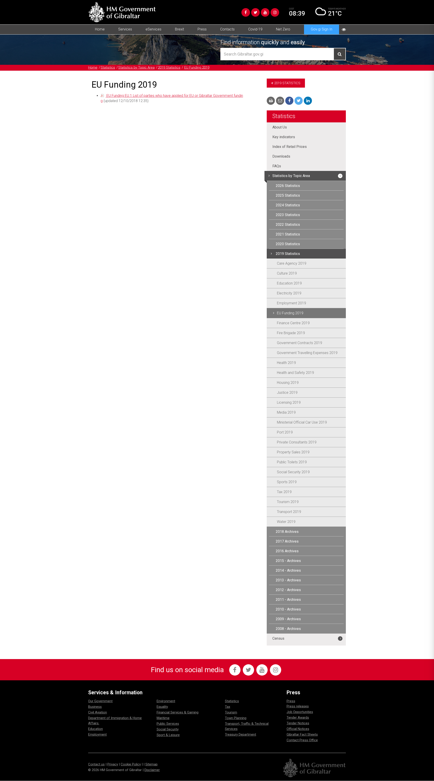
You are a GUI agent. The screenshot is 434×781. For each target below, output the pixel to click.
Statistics (108, 67)
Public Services (168, 724)
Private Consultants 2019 (296, 442)
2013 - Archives (288, 580)
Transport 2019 (289, 512)
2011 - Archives (288, 599)
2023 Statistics (288, 215)
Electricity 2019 (289, 293)
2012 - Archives (288, 590)
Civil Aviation (97, 712)
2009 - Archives (288, 619)
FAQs (276, 166)
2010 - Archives (288, 609)
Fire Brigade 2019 (291, 333)
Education (95, 729)
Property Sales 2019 (293, 452)
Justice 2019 (287, 392)
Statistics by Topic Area (136, 67)
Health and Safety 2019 (295, 373)
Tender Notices (298, 723)
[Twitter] (255, 12)
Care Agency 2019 (291, 263)
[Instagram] (275, 12)
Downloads (281, 156)
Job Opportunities (300, 712)
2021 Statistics (288, 234)
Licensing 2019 (289, 402)
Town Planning (235, 718)
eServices (153, 29)
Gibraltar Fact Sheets (302, 734)
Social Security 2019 (293, 472)
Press (202, 29)
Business (95, 707)
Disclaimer (152, 770)
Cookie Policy (131, 764)
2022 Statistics (288, 224)
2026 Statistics (288, 186)
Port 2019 (285, 432)
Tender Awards (298, 718)
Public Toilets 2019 (292, 462)
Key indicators (283, 137)
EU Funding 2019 (196, 67)
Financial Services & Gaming (177, 712)
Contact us (96, 764)
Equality (162, 707)
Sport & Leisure (168, 735)
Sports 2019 (287, 482)
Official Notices (298, 729)
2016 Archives (287, 551)
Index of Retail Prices (289, 147)
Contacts (227, 29)
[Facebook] (245, 12)
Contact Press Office (302, 740)
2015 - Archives (288, 561)
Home (100, 29)
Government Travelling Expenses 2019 (307, 353)
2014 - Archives (288, 570)
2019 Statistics (169, 67)
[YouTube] (265, 12)
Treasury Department (240, 734)
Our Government (100, 701)
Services (125, 29)
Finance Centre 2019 (293, 323)
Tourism (231, 712)
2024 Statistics (288, 205)
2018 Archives (287, 531)
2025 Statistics (288, 195)
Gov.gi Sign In (321, 29)
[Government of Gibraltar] (122, 12)
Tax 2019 (284, 492)
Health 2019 (286, 363)
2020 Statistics (288, 244)
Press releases (298, 706)
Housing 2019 (288, 382)
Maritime (163, 718)
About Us (279, 127)
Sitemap (151, 764)
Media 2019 (286, 412)
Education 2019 (289, 283)
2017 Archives (287, 541)
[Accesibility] (344, 29)
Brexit (179, 29)
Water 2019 (286, 522)
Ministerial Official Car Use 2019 (302, 422)
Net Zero (283, 29)
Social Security (168, 729)
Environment (166, 701)
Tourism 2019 (288, 502)
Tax (227, 707)
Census (278, 638)
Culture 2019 (287, 273)
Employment (97, 734)
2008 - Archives (288, 629)
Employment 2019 (291, 303)
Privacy (112, 764)
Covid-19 (255, 29)
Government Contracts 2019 (299, 343)
